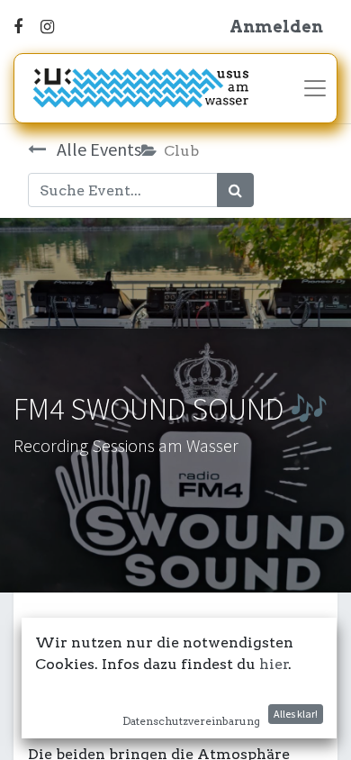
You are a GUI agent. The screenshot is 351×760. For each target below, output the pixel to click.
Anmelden (276, 26)
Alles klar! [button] (296, 713)
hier (274, 664)
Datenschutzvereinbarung (191, 721)
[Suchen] (235, 190)
